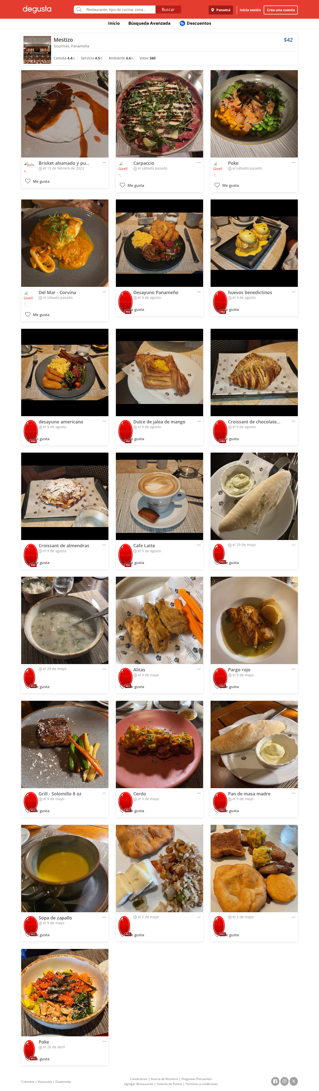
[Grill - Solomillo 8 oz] (64, 744)
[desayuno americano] (64, 372)
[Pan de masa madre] (254, 744)
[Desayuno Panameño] (159, 243)
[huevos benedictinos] (254, 243)
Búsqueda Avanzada (149, 23)
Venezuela (45, 1082)
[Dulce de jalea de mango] (159, 372)
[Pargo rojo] (254, 620)
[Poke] (254, 114)
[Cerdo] (159, 744)
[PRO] (125, 297)
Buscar (168, 9)
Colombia (27, 1082)
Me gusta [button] (41, 181)
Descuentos (195, 23)
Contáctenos (139, 1079)
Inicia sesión (250, 9)
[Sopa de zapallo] (64, 868)
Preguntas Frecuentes (196, 1079)
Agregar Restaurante (138, 1084)
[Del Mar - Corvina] (64, 243)
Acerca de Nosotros (164, 1079)
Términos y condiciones (201, 1084)
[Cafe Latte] (159, 496)
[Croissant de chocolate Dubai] (254, 372)
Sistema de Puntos (169, 1084)
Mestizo (63, 39)
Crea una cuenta (281, 9)
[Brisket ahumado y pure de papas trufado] (64, 114)
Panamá (222, 9)
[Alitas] (159, 620)
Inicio (114, 23)
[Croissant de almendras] (64, 496)
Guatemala (63, 1082)
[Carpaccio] (159, 114)
